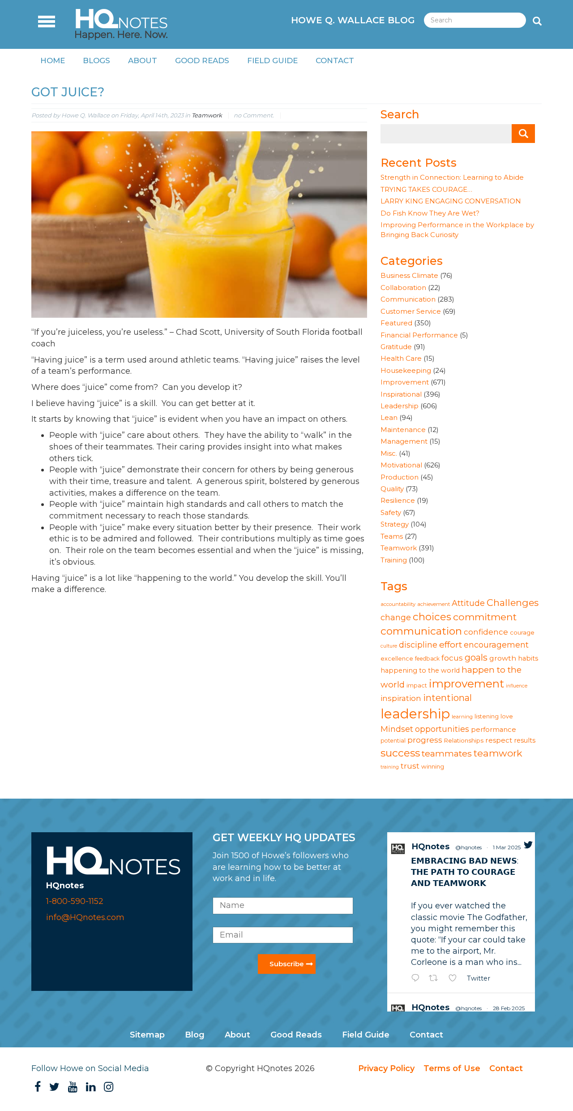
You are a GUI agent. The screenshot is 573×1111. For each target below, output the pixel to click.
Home (52, 60)
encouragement (496, 644)
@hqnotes (468, 847)
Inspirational (401, 394)
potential (393, 740)
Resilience (398, 500)
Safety (391, 512)
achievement (433, 604)
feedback (427, 658)
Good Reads (202, 60)
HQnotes (430, 847)
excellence (397, 658)
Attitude (468, 603)
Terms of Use (451, 1068)
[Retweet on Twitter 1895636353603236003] (436, 979)
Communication (408, 299)
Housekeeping (406, 370)
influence (516, 686)
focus (452, 657)
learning (462, 716)
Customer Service (411, 311)
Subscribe (286, 964)
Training (394, 560)
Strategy (395, 524)
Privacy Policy (386, 1068)
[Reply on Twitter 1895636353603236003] (418, 979)
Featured (396, 323)
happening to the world (420, 670)
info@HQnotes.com (85, 917)
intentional (447, 697)
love (506, 716)
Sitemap (147, 1035)
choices (432, 616)
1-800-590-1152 (74, 901)
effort (450, 644)
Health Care (401, 358)
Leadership (400, 406)
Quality (392, 488)
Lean (389, 417)
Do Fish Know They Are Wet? (430, 213)
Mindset (397, 729)
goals (476, 657)
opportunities (442, 729)
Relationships (463, 740)
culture (389, 646)
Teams (392, 536)
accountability (398, 604)
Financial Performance (419, 335)
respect (498, 740)
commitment (485, 617)
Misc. (389, 453)
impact (416, 685)
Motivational (401, 465)
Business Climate (409, 275)
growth (502, 658)
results (524, 740)
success (400, 753)
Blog (195, 1035)
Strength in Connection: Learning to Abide (452, 177)
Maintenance (403, 429)
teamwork (498, 753)
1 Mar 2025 (507, 847)
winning (432, 766)
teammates (447, 753)
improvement (466, 683)
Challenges (513, 602)
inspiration (401, 698)
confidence (486, 631)
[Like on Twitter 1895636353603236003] (455, 979)
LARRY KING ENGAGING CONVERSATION (451, 201)
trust (410, 765)
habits (528, 658)
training (390, 767)
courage (522, 632)
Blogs (96, 60)
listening (487, 716)
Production (400, 477)
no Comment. (254, 115)
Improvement (405, 382)
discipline (418, 644)
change (396, 617)
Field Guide (272, 60)
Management (404, 441)
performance (493, 730)
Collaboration (403, 287)
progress (424, 739)
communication (421, 631)
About (142, 60)
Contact (335, 60)
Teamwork (207, 115)
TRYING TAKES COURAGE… (426, 189)
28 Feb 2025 (509, 1008)
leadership (415, 714)
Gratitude (396, 346)
